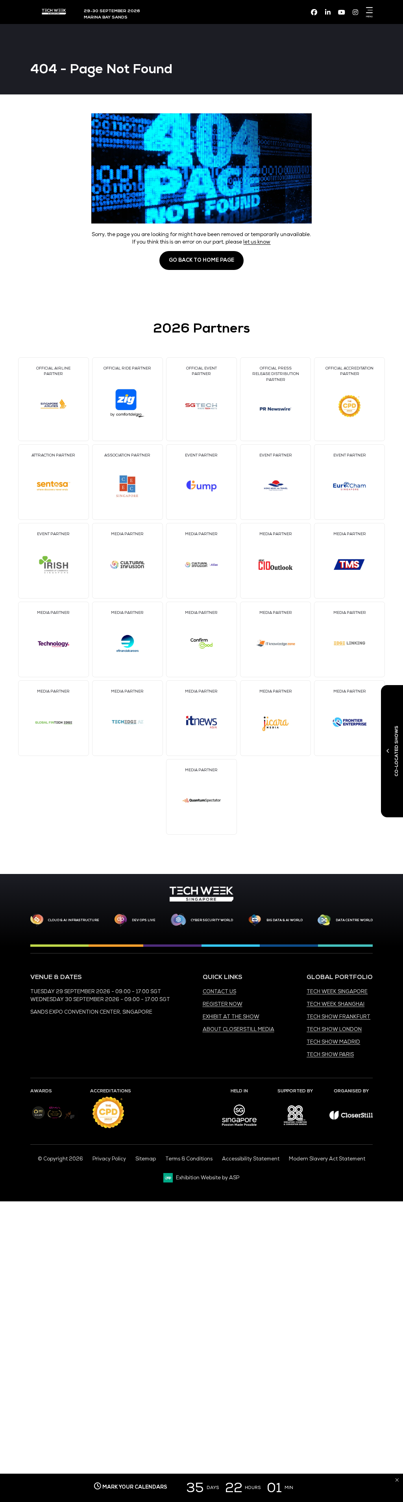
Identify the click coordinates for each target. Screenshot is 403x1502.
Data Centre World (354, 920)
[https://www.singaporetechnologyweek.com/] (201, 900)
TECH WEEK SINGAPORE (337, 991)
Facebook (314, 12)
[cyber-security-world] (178, 920)
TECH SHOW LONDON (334, 1029)
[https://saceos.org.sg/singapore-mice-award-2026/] (54, 1119)
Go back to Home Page (201, 260)
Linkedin (328, 12)
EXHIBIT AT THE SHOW (231, 1017)
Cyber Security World (212, 920)
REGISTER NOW (222, 1004)
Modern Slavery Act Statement (327, 1159)
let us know (256, 242)
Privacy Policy (109, 1159)
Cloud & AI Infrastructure (73, 920)
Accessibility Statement (250, 1159)
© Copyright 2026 (60, 1159)
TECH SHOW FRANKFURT (338, 1017)
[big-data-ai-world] (254, 920)
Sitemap (145, 1159)
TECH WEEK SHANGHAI (335, 1004)
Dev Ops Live (143, 920)
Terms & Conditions (189, 1159)
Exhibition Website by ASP (207, 1178)
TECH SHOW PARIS (330, 1054)
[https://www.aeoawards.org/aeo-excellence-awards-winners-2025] (38, 1117)
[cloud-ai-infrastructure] (36, 920)
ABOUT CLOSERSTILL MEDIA (238, 1029)
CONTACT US (219, 991)
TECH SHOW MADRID (333, 1042)
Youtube (341, 12)
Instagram (355, 12)
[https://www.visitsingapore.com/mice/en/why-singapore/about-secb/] (239, 1128)
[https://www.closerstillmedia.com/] (351, 1118)
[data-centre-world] (324, 920)
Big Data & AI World (284, 920)
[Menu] (368, 10)
